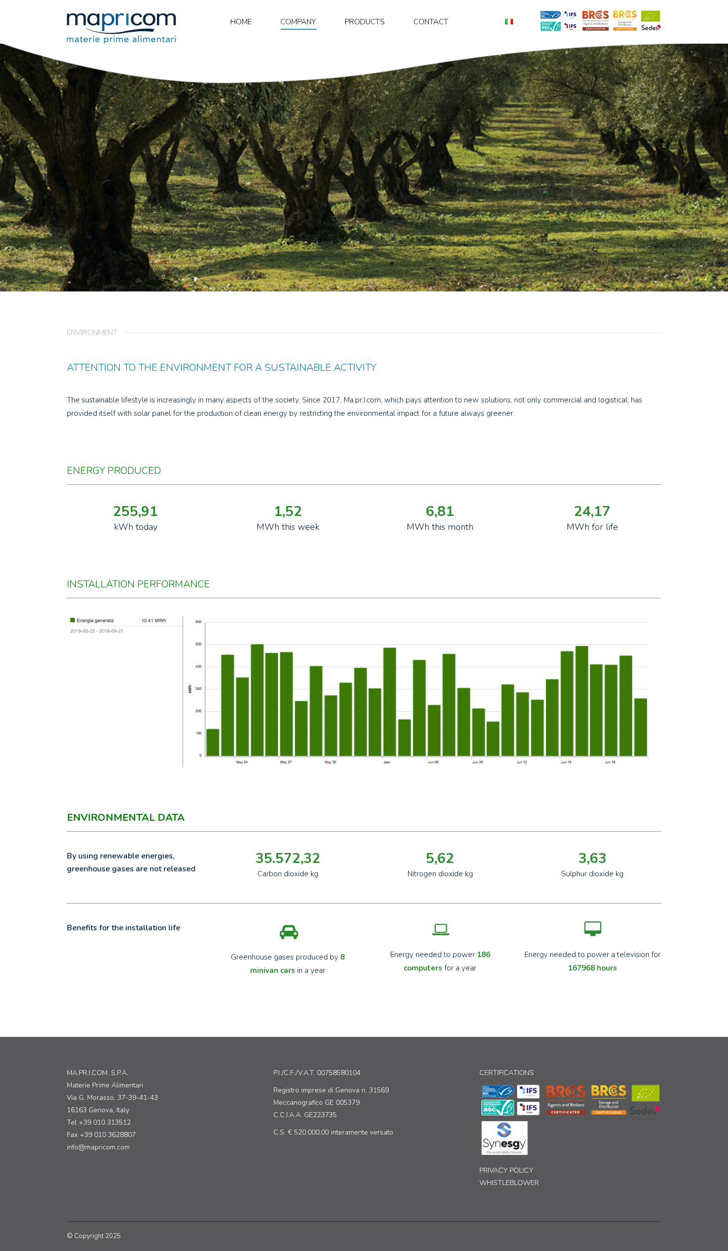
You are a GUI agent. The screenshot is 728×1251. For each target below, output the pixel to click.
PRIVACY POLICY (506, 1170)
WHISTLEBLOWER (509, 1183)
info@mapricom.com (98, 1147)
